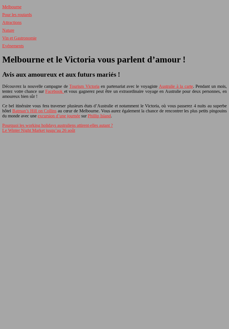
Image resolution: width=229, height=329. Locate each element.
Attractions (12, 22)
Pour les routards (17, 14)
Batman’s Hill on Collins (34, 110)
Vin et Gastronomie (19, 38)
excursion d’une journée (59, 115)
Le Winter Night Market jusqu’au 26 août (38, 130)
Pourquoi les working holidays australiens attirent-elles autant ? (57, 125)
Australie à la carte (176, 86)
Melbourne (12, 6)
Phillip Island (99, 115)
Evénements (13, 45)
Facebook (54, 91)
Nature (8, 30)
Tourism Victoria (84, 86)
